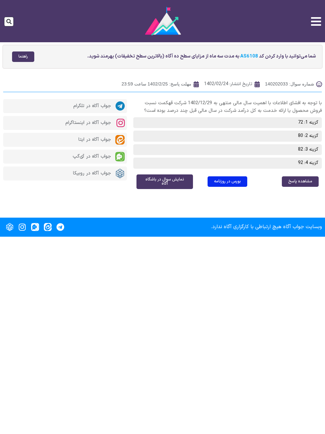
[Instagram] (22, 227)
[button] (9, 21)
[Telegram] (60, 227)
